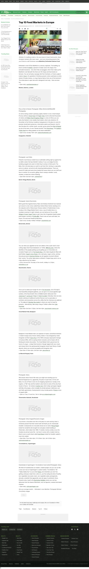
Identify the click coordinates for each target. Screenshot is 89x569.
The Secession (46, 289)
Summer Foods (50, 540)
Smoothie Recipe (50, 552)
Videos (42, 12)
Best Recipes (67, 15)
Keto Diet (4, 542)
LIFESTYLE (31, 1)
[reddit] (27, 29)
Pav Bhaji (74, 548)
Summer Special (50, 536)
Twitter (24, 504)
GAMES (43, 1)
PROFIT (10, 1)
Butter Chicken (64, 545)
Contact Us (28, 563)
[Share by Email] (57, 29)
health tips (35, 502)
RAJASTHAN (57, 1)
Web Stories (36, 12)
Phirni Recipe (50, 554)
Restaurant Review (53, 15)
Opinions (24, 15)
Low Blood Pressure (6, 547)
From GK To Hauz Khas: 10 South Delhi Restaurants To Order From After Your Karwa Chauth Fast (81, 78)
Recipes (30, 12)
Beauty (18, 536)
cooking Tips (18, 15)
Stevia (56, 390)
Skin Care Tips (50, 547)
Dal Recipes (34, 550)
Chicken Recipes (65, 538)
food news (29, 502)
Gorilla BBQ (36, 216)
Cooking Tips (12, 529)
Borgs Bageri (55, 425)
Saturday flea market (34, 302)
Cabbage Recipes (36, 552)
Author (22, 563)
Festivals (46, 15)
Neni (35, 296)
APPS (53, 1)
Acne (18, 554)
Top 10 (40, 509)
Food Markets (26, 509)
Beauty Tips (19, 552)
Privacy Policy (4, 563)
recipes (42, 502)
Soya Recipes (35, 547)
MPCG (63, 1)
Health (46, 12)
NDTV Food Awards (54, 12)
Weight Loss (4, 529)
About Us (11, 563)
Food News (10, 15)
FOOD (26, 1)
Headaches (4, 554)
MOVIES (17, 1)
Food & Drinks (39, 15)
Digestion (4, 552)
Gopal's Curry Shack (32, 254)
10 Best (45, 509)
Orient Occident (42, 296)
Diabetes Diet (5, 540)
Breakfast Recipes (65, 548)
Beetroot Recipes (36, 554)
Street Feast (32, 116)
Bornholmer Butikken (40, 480)
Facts (61, 15)
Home (2, 18)
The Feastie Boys (38, 252)
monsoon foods (17, 12)
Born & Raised (57, 126)
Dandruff (19, 547)
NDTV (2, 1)
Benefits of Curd (50, 545)
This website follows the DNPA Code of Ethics (56, 563)
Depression (4, 545)
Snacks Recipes (35, 557)
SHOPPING (49, 1)
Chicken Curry (74, 538)
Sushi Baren (41, 434)
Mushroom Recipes (36, 545)
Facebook (52, 502)
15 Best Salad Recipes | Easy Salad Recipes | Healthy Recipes (81, 69)
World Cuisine (31, 15)
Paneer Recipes (35, 542)
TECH (40, 1)
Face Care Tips (50, 550)
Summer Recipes (50, 538)
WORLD (6, 1)
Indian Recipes (64, 536)
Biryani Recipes (74, 541)
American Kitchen (34, 256)
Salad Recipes (35, 540)
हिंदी (14, 1)
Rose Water (19, 540)
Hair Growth (19, 542)
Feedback (17, 563)
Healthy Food (5, 550)
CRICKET (22, 1)
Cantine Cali (39, 386)
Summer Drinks (50, 542)
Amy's (25, 76)
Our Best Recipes (73, 48)
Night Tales (41, 116)
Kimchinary (50, 128)
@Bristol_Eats (50, 248)
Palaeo (39, 472)
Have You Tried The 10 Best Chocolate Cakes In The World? (81, 53)
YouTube (31, 504)
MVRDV (30, 67)
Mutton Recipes (64, 541)
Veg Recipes (34, 536)
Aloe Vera (19, 538)
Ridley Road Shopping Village (35, 118)
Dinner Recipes (35, 538)
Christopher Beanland (23, 25)
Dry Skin (19, 545)
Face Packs (19, 550)
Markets (34, 509)
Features (24, 12)
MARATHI (67, 1)
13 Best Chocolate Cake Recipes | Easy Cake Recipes (80, 61)
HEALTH (35, 1)
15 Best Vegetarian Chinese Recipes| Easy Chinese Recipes (81, 86)
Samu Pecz (33, 338)
